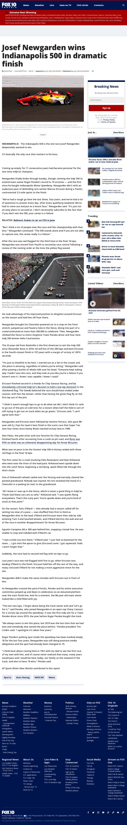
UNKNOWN (112, 738)
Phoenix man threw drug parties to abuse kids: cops (112, 259)
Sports (31, 71)
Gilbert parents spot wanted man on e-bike (99, 320)
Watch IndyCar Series (116, 782)
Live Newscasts (50, 766)
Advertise (27, 763)
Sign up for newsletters (70, 773)
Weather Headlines (30, 712)
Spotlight (90, 740)
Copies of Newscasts (31, 772)
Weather (28, 702)
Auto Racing (23, 677)
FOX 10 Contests (72, 766)
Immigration (7, 728)
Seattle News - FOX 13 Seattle (10, 774)
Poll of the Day (8, 740)
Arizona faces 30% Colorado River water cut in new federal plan (105, 160)
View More (118, 132)
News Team (28, 781)
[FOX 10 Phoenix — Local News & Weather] (10, 5)
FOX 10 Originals (113, 704)
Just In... (92, 132)
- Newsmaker (70, 717)
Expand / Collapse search (123, 5)
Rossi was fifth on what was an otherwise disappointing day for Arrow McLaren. (41, 441)
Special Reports (93, 737)
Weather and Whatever (113, 742)
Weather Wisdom (30, 730)
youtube (103, 812)
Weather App (28, 724)
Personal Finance (51, 717)
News (52, 677)
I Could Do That (114, 729)
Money (48, 702)
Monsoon (27, 709)
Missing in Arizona (94, 729)
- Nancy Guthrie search (93, 733)
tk (108, 812)
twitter (93, 812)
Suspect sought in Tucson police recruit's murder (98, 342)
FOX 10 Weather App (52, 782)
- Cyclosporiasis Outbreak (8, 724)
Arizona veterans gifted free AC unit (105, 311)
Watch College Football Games (114, 770)
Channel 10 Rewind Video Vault (94, 713)
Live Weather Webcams (49, 770)
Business (47, 706)
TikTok (89, 766)
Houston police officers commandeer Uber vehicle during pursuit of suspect (112, 181)
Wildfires (26, 715)
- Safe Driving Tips (9, 752)
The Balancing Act (115, 712)
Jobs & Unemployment (50, 713)
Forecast (26, 706)
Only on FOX (93, 702)
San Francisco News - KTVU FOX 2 (10, 769)
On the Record (113, 732)
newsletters (123, 812)
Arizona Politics (71, 714)
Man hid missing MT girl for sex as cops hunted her (113, 224)
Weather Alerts (29, 721)
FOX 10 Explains (8, 717)
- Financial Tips (50, 720)
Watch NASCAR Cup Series (116, 778)
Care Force (91, 709)
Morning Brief (7, 734)
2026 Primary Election (70, 707)
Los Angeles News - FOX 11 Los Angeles (10, 764)
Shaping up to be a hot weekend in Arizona (96, 353)
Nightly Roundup (8, 737)
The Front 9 (112, 721)
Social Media (94, 759)
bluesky (113, 812)
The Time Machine (115, 735)
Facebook (91, 772)
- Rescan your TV (30, 787)
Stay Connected (71, 761)
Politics (69, 702)
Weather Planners (30, 718)
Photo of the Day (72, 787)
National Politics (72, 720)
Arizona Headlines (9, 706)
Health (4, 720)
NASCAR (39, 677)
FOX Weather (28, 733)
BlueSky (90, 781)
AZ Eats (111, 709)
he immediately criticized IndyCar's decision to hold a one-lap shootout (39, 385)
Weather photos (72, 790)
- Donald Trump (71, 723)
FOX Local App (50, 779)
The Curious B (113, 715)
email (118, 812)
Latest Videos (95, 283)
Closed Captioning (30, 766)
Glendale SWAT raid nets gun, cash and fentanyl (111, 270)
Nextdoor (90, 784)
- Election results (72, 711)
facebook (88, 812)
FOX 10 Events (71, 769)
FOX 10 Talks (113, 718)
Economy (48, 709)
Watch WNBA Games (116, 796)
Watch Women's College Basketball (115, 791)
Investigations (92, 723)
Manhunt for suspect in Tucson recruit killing (111, 202)
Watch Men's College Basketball (116, 786)
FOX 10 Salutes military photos (71, 778)
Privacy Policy (109, 120)
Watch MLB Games (115, 774)
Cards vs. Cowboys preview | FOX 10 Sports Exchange (99, 331)
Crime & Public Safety (8, 713)
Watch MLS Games (115, 799)
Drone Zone (91, 720)
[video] (106, 298)
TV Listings (27, 784)
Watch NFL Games (115, 766)
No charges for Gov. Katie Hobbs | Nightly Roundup (112, 169)
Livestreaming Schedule (50, 775)
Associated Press (21, 71)
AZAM (4, 709)
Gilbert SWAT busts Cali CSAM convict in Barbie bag (113, 191)
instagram (98, 812)
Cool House (91, 717)
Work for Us (28, 790)
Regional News (10, 759)
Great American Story (114, 725)
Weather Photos (29, 727)
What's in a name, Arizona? (115, 747)
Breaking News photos (71, 783)
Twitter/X (90, 775)
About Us (28, 759)
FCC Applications (30, 775)
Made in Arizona (93, 726)
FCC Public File (29, 778)
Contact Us (27, 769)
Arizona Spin (92, 706)
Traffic (4, 749)
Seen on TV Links (9, 743)
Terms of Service (108, 122)
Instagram (91, 769)
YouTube (90, 763)
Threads (90, 778)
